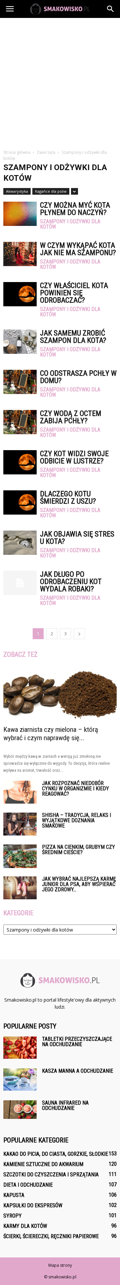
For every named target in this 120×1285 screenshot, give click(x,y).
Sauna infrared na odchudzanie (65, 1105)
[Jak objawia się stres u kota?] (20, 543)
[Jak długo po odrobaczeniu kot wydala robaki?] (20, 583)
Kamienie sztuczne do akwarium (43, 1164)
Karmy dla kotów (25, 1226)
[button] (110, 9)
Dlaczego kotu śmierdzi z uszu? (68, 497)
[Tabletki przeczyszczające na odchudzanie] (20, 1048)
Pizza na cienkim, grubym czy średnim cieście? (78, 849)
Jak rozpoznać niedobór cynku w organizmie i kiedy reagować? (75, 788)
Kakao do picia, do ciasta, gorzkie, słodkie (55, 1154)
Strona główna (16, 152)
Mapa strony (60, 1265)
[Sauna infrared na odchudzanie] (20, 1109)
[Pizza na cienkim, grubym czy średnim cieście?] (20, 856)
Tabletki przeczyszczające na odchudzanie (77, 1041)
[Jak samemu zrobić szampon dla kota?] (20, 342)
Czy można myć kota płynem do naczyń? (75, 209)
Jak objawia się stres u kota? (77, 537)
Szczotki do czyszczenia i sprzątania (51, 1174)
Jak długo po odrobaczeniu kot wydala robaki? (71, 581)
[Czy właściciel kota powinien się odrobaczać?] (20, 294)
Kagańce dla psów (51, 191)
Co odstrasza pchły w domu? (78, 377)
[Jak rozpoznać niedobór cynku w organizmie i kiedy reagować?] (20, 792)
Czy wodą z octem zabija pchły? (70, 417)
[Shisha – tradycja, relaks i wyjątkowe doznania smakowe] (20, 824)
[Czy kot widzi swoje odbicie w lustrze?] (20, 462)
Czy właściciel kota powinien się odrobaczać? (74, 292)
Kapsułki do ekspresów (32, 1205)
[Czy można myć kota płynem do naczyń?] (20, 214)
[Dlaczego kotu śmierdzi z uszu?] (20, 502)
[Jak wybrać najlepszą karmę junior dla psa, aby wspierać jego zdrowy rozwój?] (20, 887)
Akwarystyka (17, 191)
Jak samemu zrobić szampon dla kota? (73, 337)
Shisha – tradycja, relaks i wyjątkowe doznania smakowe (76, 820)
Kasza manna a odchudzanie (77, 1071)
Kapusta (13, 1195)
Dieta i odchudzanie (28, 1185)
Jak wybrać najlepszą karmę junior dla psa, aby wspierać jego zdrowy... (79, 884)
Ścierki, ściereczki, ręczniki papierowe (51, 1236)
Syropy (12, 1216)
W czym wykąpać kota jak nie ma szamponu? (78, 249)
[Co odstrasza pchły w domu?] (20, 382)
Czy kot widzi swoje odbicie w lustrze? (74, 457)
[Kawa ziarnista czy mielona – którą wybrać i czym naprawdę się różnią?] (60, 693)
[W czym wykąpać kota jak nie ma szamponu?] (20, 254)
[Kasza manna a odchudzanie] (20, 1079)
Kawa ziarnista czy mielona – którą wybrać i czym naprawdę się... (50, 734)
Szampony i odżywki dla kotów (70, 224)
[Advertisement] (60, 81)
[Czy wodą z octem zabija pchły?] (20, 422)
